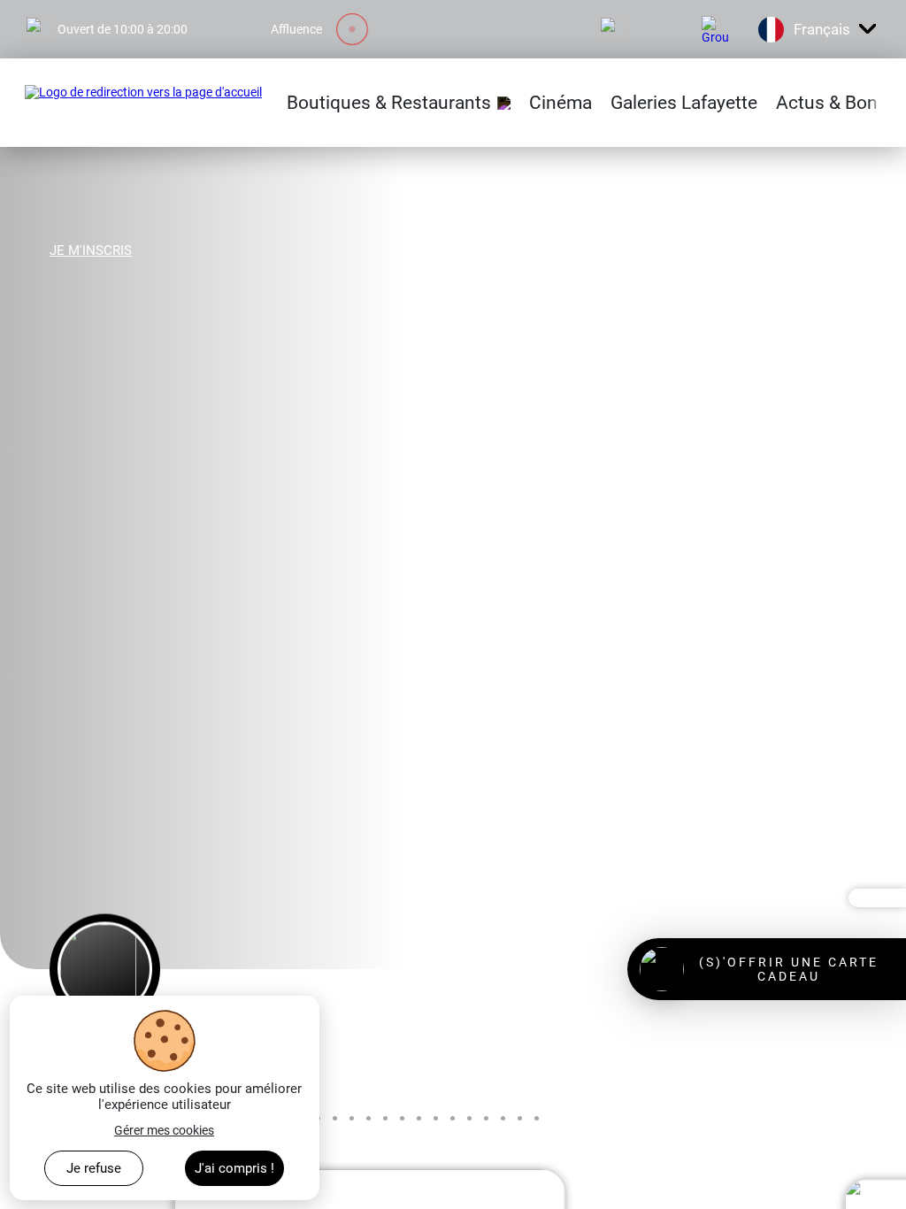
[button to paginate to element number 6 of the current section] (335, 1118)
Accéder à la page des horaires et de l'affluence (151, 7)
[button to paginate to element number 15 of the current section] (486, 1118)
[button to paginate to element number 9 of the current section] (385, 1118)
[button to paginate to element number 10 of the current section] (402, 1118)
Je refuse (93, 1168)
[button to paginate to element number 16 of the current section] (503, 1118)
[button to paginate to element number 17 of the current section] (520, 1118)
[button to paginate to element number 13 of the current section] (452, 1118)
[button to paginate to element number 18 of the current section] (536, 1118)
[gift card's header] (766, 969)
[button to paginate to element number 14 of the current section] (469, 1118)
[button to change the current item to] (105, 968)
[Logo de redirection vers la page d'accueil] (143, 102)
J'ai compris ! (234, 1168)
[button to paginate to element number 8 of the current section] (368, 1118)
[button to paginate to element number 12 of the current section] (436, 1118)
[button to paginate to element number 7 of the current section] (351, 1118)
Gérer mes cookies (164, 1130)
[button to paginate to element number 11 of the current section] (419, 1118)
